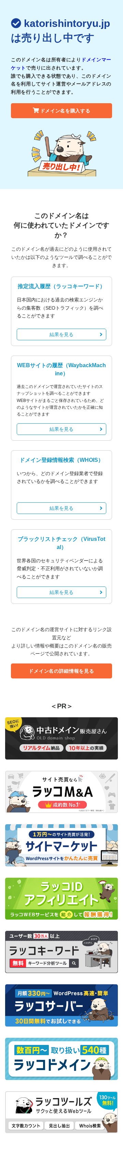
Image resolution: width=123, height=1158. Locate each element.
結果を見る (61, 334)
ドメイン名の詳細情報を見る (61, 671)
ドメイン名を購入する (65, 110)
